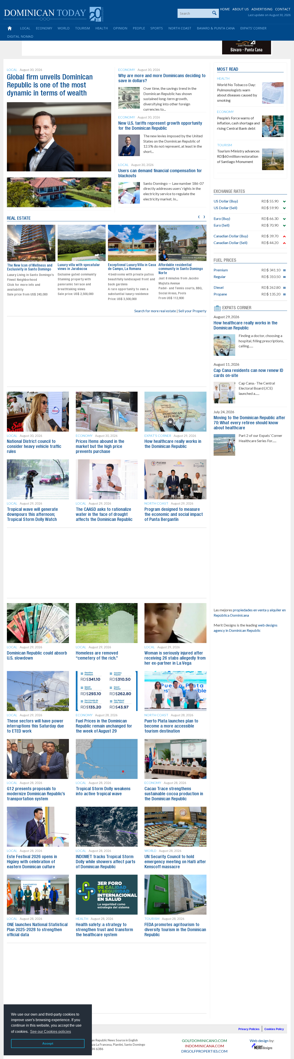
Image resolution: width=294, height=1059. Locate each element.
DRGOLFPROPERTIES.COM (204, 1051)
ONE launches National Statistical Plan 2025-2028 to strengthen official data (37, 930)
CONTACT (283, 9)
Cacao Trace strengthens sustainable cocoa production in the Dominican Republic (173, 794)
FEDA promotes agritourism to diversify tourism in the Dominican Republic (175, 930)
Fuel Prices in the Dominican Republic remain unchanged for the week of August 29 (104, 726)
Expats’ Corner (253, 28)
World (64, 28)
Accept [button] (47, 1043)
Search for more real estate (155, 311)
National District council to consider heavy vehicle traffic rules (34, 447)
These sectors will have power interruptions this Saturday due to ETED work (35, 726)
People (139, 28)
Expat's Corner (157, 436)
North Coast (179, 28)
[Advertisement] (106, 44)
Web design (259, 1040)
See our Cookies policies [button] (50, 1032)
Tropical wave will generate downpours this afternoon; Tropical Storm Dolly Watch (32, 515)
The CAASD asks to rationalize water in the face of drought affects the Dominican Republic (104, 515)
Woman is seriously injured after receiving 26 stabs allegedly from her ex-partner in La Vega (175, 658)
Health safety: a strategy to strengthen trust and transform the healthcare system (104, 930)
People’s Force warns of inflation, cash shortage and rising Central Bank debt (238, 123)
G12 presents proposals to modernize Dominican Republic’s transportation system (36, 794)
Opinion (120, 28)
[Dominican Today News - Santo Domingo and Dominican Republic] (53, 13)
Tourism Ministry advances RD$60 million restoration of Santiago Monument (238, 156)
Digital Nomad (20, 36)
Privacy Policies (249, 1029)
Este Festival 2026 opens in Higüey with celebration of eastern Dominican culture (32, 862)
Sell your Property (192, 311)
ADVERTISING (262, 9)
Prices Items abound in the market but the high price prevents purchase (100, 447)
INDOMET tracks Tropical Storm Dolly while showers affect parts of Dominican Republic (105, 862)
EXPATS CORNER (236, 308)
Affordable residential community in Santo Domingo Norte (180, 269)
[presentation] (199, 216)
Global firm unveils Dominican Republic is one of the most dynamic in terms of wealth (50, 85)
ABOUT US (240, 9)
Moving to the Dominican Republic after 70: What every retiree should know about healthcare (249, 423)
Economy (44, 28)
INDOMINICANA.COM (204, 1046)
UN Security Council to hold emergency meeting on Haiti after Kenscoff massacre (175, 862)
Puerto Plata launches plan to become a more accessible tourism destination (171, 726)
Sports (156, 28)
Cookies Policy (274, 1029)
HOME (225, 9)
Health (101, 28)
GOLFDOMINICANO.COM (204, 1040)
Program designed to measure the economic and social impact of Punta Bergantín (173, 515)
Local (25, 28)
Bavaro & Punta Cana (216, 28)
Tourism (82, 28)
